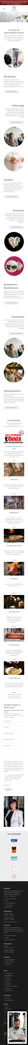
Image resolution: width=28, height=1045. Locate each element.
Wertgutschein (8, 907)
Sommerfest (8, 988)
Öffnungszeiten (8, 1009)
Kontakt (6, 1006)
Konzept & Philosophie (10, 898)
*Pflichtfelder (7, 785)
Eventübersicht (8, 973)
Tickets (6, 1015)
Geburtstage (8, 979)
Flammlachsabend (14, 645)
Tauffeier (7, 982)
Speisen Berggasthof (9, 959)
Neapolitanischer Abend (14, 545)
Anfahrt (6, 1011)
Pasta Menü (14, 479)
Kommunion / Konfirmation (11, 986)
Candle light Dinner (14, 612)
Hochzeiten (7, 977)
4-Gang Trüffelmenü (14, 678)
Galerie (6, 901)
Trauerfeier (7, 984)
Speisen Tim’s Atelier (9, 962)
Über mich (7, 998)
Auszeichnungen (9, 1000)
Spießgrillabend (14, 512)
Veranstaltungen (9, 905)
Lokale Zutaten (8, 964)
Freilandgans (14, 579)
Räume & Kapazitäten (10, 903)
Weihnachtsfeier (9, 990)
